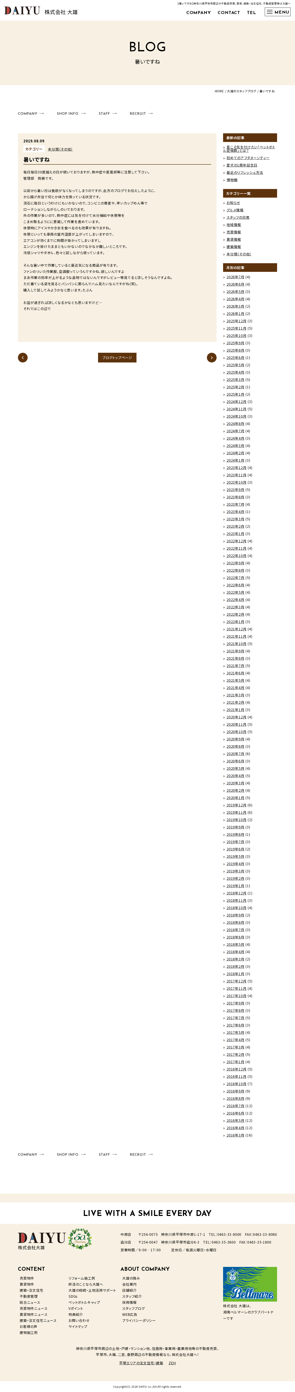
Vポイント (75, 1308)
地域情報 (234, 224)
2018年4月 (235, 951)
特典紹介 (75, 1314)
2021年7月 (235, 665)
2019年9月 (235, 827)
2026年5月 (235, 291)
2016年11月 (236, 1076)
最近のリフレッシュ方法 (245, 172)
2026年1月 (235, 313)
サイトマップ (77, 1326)
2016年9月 (235, 1091)
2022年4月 (235, 599)
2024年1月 (235, 460)
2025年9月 (235, 342)
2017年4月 (235, 1039)
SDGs (73, 1296)
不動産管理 (29, 1296)
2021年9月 (235, 650)
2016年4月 (235, 1127)
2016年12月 (236, 1069)
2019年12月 (236, 805)
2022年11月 (236, 548)
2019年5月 (235, 856)
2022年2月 (235, 614)
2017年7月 (235, 1017)
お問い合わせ (79, 1320)
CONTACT (229, 13)
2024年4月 (235, 438)
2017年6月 (235, 1025)
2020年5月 (235, 768)
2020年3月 (235, 783)
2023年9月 (235, 489)
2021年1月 (235, 709)
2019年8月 (235, 834)
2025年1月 (235, 394)
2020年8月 (235, 746)
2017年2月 (235, 1054)
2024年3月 (235, 445)
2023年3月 (235, 518)
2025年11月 (236, 328)
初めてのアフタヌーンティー (248, 157)
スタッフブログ (133, 1308)
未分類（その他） (60, 149)
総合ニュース (30, 1302)
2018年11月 (236, 900)
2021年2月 (235, 702)
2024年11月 (236, 408)
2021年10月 (236, 643)
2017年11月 (236, 988)
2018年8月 (235, 922)
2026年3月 (235, 306)
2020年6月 (235, 761)
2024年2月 (235, 452)
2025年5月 (235, 364)
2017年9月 (235, 1003)
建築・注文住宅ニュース (38, 1320)
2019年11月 (236, 812)
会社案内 (129, 1284)
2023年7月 (235, 504)
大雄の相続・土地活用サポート (92, 1290)
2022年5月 (235, 592)
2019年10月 (236, 819)
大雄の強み (131, 1278)
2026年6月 (235, 284)
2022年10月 (236, 555)
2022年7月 (235, 577)
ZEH (172, 1362)
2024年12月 (236, 401)
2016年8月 (235, 1098)
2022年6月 (235, 584)
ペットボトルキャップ (84, 1302)
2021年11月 (236, 636)
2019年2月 (235, 878)
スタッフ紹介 (132, 1296)
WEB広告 (129, 1314)
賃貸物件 (27, 1284)
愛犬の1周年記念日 (242, 165)
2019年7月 (235, 841)
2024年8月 (235, 423)
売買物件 (27, 1278)
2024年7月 (235, 430)
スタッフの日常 (238, 217)
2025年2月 (235, 386)
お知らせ (233, 202)
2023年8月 (235, 496)
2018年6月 (235, 937)
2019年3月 (235, 871)
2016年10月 (236, 1083)
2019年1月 (235, 885)
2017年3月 (235, 1047)
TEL (251, 13)
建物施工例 (29, 1332)
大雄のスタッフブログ (241, 91)
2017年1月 (235, 1061)
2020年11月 (236, 724)
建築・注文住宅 (31, 1290)
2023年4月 (235, 511)
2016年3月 (235, 1135)
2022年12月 (236, 540)
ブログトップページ (117, 357)
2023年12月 (236, 467)
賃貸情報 (234, 239)
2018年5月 (235, 944)
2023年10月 (236, 482)
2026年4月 (235, 298)
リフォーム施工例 (81, 1278)
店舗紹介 (129, 1290)
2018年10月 (236, 907)
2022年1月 (235, 621)
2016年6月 (235, 1113)
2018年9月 (235, 915)
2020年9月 (235, 739)
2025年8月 (235, 350)
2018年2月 (235, 966)
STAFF (104, 114)
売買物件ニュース (33, 1308)
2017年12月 (236, 981)
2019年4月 (235, 863)
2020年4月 (235, 775)
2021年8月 (235, 658)
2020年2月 (235, 790)
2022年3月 (235, 606)
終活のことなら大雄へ (85, 1284)
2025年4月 (235, 372)
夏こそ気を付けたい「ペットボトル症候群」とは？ (249, 148)
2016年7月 (235, 1105)
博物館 (232, 179)
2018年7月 (235, 929)
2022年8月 (235, 570)
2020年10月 (236, 731)
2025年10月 (236, 335)
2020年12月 (236, 717)
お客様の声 (28, 1326)
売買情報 (234, 232)
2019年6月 (235, 849)
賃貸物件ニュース (33, 1314)
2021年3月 (235, 695)
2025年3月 (235, 379)
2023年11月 (236, 474)
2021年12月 (236, 628)
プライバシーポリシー (139, 1320)
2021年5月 (235, 680)
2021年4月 (235, 687)
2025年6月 (235, 357)
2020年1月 (235, 797)
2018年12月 (236, 893)
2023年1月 (235, 533)
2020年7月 (235, 753)
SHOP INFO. (68, 114)
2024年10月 (236, 416)
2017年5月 (235, 1032)
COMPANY (198, 13)
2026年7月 (235, 276)
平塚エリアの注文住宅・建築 (141, 1362)
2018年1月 (235, 973)
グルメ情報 (235, 210)
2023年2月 (235, 526)
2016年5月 (235, 1120)
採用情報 (129, 1302)
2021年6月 (235, 673)
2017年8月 (235, 1010)
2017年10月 (236, 995)
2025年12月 (236, 320)
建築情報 (234, 246)
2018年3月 (235, 959)
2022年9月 (235, 562)
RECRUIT (138, 114)
